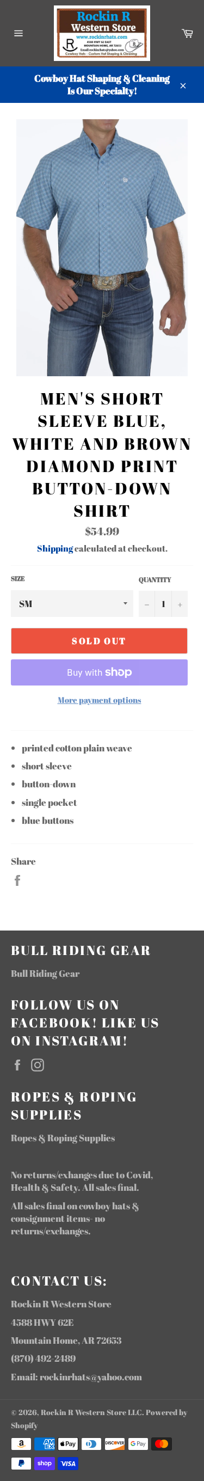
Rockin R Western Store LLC (91, 1412)
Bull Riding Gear (45, 973)
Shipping (55, 548)
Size (17, 578)
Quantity (155, 579)
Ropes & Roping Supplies (63, 1137)
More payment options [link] (99, 699)
